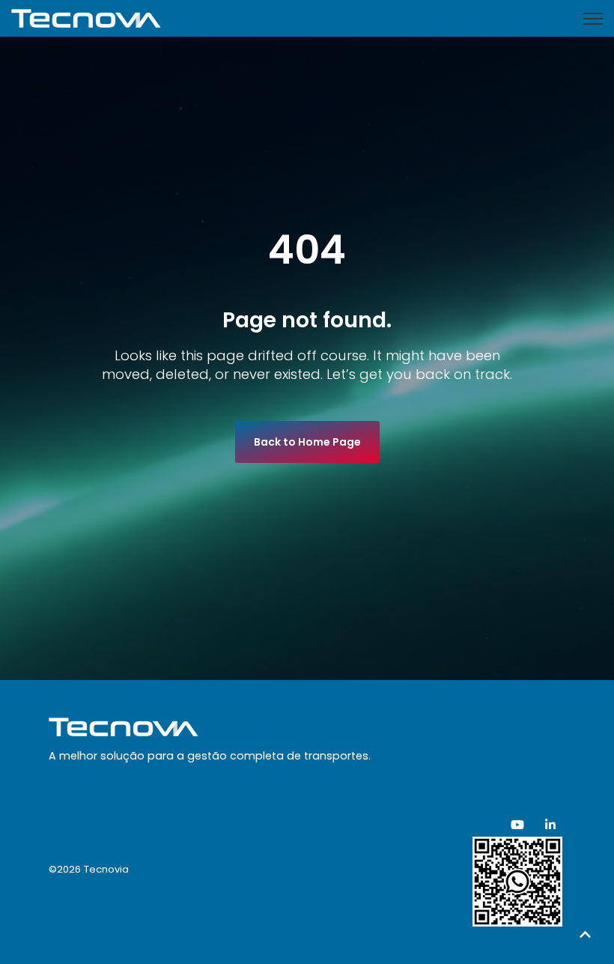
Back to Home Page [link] (307, 441)
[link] (86, 17)
